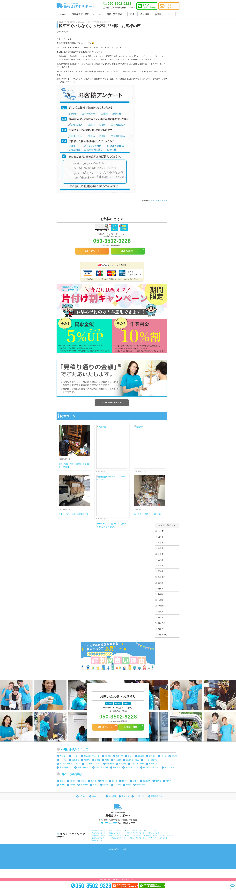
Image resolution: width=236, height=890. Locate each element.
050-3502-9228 (119, 3)
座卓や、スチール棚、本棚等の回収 (73, 511)
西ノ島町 (161, 623)
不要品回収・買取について (85, 14)
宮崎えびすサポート (168, 835)
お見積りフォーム (164, 14)
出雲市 (160, 542)
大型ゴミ (63, 756)
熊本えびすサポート (150, 835)
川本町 (160, 589)
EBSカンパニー (97, 840)
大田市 (160, 554)
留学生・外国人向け (151, 767)
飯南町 (160, 583)
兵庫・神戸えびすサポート (135, 833)
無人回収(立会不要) (92, 756)
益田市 (160, 548)
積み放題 (116, 767)
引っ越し (75, 756)
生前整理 (122, 763)
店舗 (107, 760)
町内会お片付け (155, 763)
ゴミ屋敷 (117, 760)
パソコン (63, 760)
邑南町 (160, 600)
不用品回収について (75, 749)
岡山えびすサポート (98, 833)
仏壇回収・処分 (137, 763)
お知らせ (83, 796)
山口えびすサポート (152, 830)
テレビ (130, 756)
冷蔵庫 (141, 756)
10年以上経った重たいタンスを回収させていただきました (112, 495)
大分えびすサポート (98, 835)
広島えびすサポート (116, 830)
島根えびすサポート (79, 5)
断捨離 (97, 760)
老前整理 (110, 763)
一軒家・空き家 (150, 760)
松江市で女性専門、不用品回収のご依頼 (149, 446)
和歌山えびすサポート (118, 838)
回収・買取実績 (114, 14)
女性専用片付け (83, 767)
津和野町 (161, 606)
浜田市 (160, 537)
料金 (132, 14)
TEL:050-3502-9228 (109, 823)
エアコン (152, 756)
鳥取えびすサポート (116, 833)
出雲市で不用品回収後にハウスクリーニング (112, 446)
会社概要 (144, 14)
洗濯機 (108, 756)
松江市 (160, 531)
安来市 (160, 560)
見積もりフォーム (92, 251)
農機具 (87, 760)
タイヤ (164, 756)
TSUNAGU (152, 838)
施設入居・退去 (132, 760)
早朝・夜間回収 (101, 767)
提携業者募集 (156, 796)
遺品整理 (75, 760)
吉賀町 (160, 612)
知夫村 (160, 629)
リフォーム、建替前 (93, 763)
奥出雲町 (161, 577)
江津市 (160, 565)
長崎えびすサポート (133, 835)
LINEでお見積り (127, 251)
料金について (97, 796)
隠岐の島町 (162, 635)
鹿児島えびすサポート (99, 838)
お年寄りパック (131, 767)
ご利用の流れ (140, 796)
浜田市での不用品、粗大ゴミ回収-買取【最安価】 (74, 463)
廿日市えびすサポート (134, 830)
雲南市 (160, 571)
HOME (62, 14)
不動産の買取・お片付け (70, 763)
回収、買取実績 (71, 774)
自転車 (174, 756)
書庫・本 (119, 756)
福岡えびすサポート (155, 833)
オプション (169, 767)
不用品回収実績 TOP (113, 402)
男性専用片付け (66, 767)
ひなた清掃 (163, 838)
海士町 (160, 617)
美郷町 (160, 594)
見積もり (125, 796)
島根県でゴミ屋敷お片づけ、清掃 (148, 511)
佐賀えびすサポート (116, 835)
